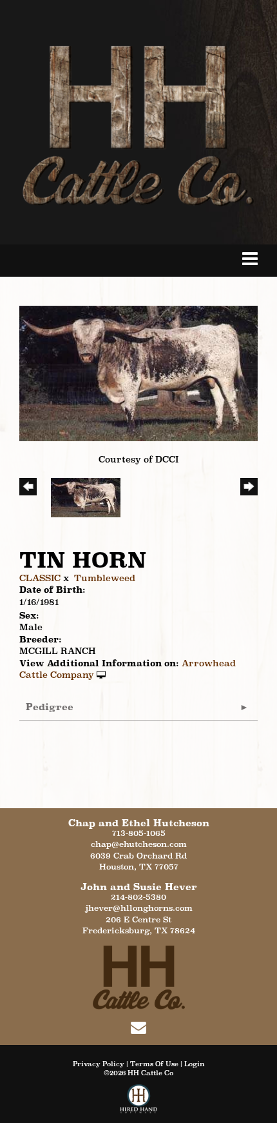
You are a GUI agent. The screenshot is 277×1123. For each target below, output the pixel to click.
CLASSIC (40, 578)
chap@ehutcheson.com (139, 844)
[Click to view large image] (138, 372)
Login (194, 1064)
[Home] (139, 976)
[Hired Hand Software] (139, 1103)
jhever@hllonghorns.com (139, 908)
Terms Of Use (154, 1064)
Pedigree (49, 706)
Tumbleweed (104, 578)
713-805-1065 (139, 833)
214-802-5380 (138, 897)
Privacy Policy (98, 1064)
